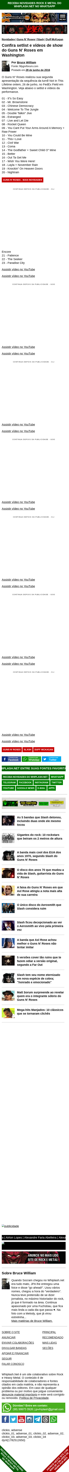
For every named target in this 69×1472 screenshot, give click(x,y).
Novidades (8, 39)
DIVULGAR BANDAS (14, 1348)
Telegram (9, 782)
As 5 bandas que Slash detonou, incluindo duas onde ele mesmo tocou (39, 821)
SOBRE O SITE (11, 1332)
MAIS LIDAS (49, 1342)
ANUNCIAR (9, 1337)
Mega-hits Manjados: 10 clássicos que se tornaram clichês (40, 1011)
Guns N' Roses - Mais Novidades (22, 180)
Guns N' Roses (26, 39)
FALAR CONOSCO (13, 1363)
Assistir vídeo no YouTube (18, 269)
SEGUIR (7, 1358)
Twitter (57, 782)
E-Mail (41, 788)
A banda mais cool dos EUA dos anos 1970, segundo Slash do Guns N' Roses (39, 856)
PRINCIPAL (49, 1332)
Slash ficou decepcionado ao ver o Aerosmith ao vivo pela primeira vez (40, 926)
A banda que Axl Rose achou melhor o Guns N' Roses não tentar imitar (36, 943)
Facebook (25, 782)
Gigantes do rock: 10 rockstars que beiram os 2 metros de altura (39, 836)
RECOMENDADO (52, 1337)
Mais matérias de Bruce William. (32, 1321)
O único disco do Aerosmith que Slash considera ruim (39, 906)
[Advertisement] (29, 314)
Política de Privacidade (34, 1398)
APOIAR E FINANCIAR (15, 1353)
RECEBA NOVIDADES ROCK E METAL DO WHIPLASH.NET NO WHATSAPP (34, 5)
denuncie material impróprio (19, 1394)
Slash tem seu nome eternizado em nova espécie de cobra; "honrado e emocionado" (38, 978)
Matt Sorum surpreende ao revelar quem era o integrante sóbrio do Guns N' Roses (40, 996)
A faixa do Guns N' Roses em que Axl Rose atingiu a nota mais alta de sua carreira (40, 891)
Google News (25, 788)
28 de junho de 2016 (38, 70)
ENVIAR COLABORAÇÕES (18, 1342)
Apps (52, 788)
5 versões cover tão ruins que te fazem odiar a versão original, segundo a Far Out (39, 961)
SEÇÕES (47, 1348)
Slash (40, 39)
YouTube (8, 788)
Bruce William (26, 62)
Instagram (41, 782)
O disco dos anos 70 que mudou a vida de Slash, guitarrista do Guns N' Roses (40, 873)
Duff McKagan (54, 39)
